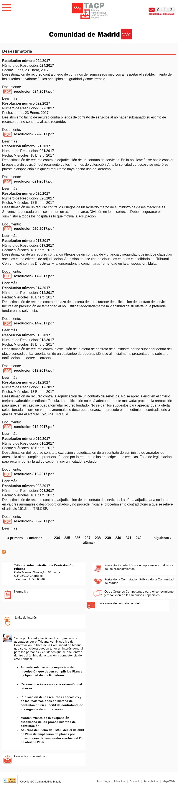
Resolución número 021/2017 (26, 146)
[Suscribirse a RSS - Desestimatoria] (4, 552)
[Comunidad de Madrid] (90, 33)
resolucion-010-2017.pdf (34, 474)
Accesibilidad (151, 781)
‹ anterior (34, 538)
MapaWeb (169, 781)
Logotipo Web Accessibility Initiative (10, 779)
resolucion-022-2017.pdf (34, 134)
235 (67, 538)
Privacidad (120, 781)
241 (128, 538)
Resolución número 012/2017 (26, 382)
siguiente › (162, 538)
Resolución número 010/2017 (26, 439)
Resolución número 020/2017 (26, 193)
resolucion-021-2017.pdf (34, 181)
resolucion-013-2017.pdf (34, 370)
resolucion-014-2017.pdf (34, 323)
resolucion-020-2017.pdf (34, 228)
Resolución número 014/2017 (26, 288)
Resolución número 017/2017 (26, 241)
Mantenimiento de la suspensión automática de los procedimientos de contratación (48, 721)
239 (108, 538)
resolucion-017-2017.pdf (34, 276)
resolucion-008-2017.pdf (34, 521)
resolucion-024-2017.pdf (34, 91)
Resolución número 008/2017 (26, 486)
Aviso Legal (103, 781)
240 (118, 538)
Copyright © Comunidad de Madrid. (41, 781)
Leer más (9, 98)
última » (89, 542)
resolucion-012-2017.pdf (34, 427)
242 (139, 538)
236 (77, 538)
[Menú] (7, 7)
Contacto (135, 781)
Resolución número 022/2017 (26, 103)
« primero (15, 538)
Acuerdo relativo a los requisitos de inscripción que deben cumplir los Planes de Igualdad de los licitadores (51, 671)
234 (57, 538)
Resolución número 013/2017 (26, 335)
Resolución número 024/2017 (26, 61)
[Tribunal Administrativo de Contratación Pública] (90, 11)
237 (88, 538)
